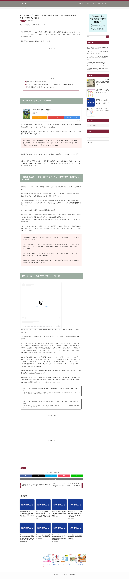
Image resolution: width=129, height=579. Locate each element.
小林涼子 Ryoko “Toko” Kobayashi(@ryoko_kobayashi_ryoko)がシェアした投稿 (41, 326)
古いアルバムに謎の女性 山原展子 (37, 82)
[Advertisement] (51, 60)
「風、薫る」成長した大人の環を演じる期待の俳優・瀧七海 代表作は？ (97, 52)
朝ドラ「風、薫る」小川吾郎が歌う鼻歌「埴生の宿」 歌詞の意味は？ (97, 48)
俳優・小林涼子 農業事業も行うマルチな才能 (40, 87)
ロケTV (23, 4)
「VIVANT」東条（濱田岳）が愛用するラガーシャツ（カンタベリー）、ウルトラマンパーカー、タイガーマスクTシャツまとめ (98, 64)
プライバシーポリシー (93, 138)
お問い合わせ (91, 142)
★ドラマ (23, 20)
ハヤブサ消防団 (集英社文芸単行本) (41, 110)
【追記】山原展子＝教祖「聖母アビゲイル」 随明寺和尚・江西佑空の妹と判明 (50, 84)
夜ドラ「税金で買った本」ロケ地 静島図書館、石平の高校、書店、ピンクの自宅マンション (97, 58)
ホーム (89, 135)
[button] (26, 476)
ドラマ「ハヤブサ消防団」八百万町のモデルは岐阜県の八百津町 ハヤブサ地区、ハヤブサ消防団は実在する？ (51, 402)
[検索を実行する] (107, 36)
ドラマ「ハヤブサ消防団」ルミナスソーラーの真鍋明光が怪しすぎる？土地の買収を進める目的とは (51, 389)
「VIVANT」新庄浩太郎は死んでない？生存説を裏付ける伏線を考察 (98, 69)
